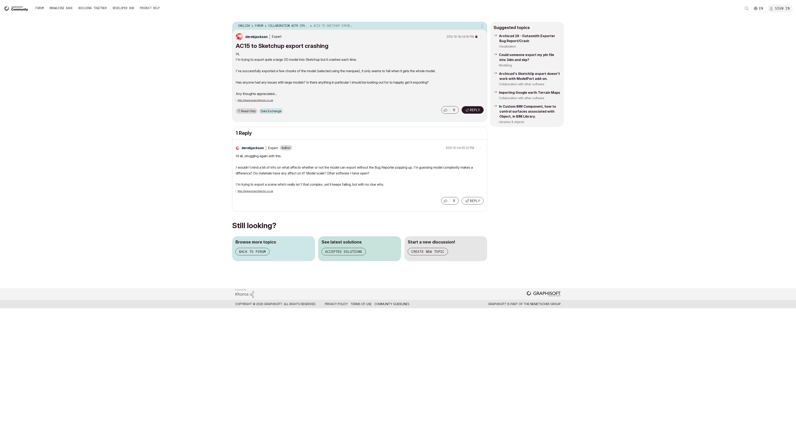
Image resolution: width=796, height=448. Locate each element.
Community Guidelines (391, 304)
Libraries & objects (511, 122)
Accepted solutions (343, 252)
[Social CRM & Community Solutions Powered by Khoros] (244, 293)
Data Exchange (271, 111)
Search (747, 8)
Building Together (93, 8)
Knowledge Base (61, 8)
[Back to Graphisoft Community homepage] (17, 8)
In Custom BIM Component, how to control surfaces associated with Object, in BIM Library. (527, 111)
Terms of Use (361, 304)
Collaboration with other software (521, 84)
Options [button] (481, 26)
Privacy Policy (336, 304)
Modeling (505, 65)
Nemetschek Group (545, 304)
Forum (39, 8)
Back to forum (252, 252)
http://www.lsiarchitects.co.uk (255, 100)
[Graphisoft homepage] (544, 294)
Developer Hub (123, 8)
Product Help (150, 8)
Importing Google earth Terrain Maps (529, 92)
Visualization (507, 46)
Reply (475, 110)
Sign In (782, 8)
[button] (445, 109)
